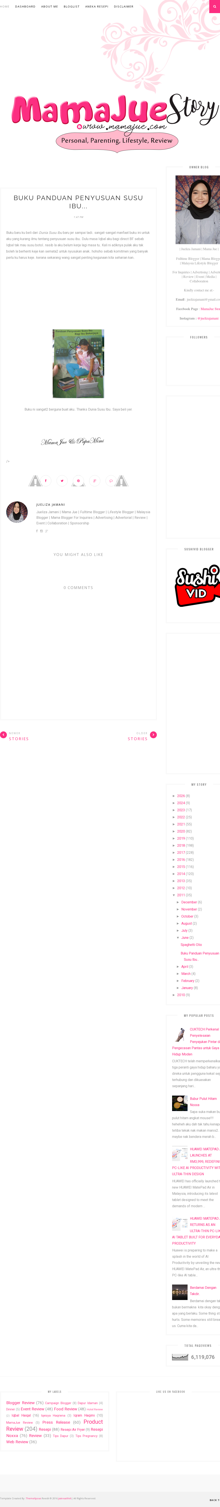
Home (5, 6)
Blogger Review (20, 1402)
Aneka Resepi (96, 6)
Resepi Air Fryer (73, 1430)
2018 (181, 845)
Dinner (10, 1409)
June (185, 938)
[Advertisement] (78, 174)
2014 (181, 874)
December (189, 902)
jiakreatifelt (64, 1498)
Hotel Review (95, 1409)
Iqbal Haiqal (21, 1415)
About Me (49, 6)
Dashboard (25, 6)
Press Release (56, 1422)
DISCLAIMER (124, 6)
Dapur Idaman (88, 1403)
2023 (181, 810)
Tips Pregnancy (86, 1436)
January (187, 988)
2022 (181, 817)
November (189, 909)
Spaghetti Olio (191, 945)
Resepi (45, 1429)
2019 (181, 838)
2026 (181, 796)
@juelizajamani (207, 318)
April (184, 967)
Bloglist (72, 6)
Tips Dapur (60, 1436)
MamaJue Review (19, 1423)
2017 (181, 853)
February (187, 981)
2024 (181, 803)
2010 (181, 995)
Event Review (32, 1409)
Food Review (65, 1409)
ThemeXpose (33, 1498)
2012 (181, 888)
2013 (181, 881)
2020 (181, 831)
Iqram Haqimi (84, 1415)
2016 (181, 860)
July (184, 931)
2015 (181, 867)
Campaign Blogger (58, 1403)
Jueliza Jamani (50, 504)
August (186, 923)
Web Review (17, 1441)
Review (35, 1435)
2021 (181, 824)
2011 (181, 895)
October (187, 916)
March (186, 974)
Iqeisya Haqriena (53, 1415)
